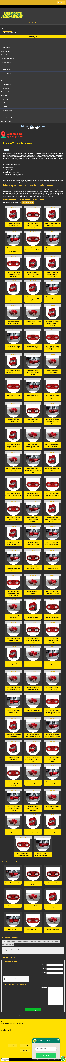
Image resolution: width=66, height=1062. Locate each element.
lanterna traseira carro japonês (33, 883)
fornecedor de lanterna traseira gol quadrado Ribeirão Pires (33, 544)
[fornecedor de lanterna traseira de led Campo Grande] (52, 653)
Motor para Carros (5, 80)
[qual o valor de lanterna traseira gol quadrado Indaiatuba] (52, 748)
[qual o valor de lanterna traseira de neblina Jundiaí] (13, 385)
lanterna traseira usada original (53, 930)
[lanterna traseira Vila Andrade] (33, 772)
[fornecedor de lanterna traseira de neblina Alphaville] (43, 844)
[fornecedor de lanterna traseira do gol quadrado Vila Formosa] (33, 385)
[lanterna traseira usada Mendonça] (33, 653)
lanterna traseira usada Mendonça (33, 664)
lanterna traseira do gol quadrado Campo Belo (33, 688)
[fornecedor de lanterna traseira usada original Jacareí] (33, 361)
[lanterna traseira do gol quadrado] (33, 896)
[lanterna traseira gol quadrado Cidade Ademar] (13, 312)
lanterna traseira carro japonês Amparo (13, 639)
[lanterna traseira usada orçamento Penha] (52, 821)
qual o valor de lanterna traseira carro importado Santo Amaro (13, 274)
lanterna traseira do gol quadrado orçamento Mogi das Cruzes (52, 519)
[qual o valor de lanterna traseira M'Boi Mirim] (13, 508)
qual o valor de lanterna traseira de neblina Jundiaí (13, 396)
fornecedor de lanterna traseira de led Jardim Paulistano (13, 712)
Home (12, 1045)
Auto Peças (4, 43)
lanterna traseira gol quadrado (33, 930)
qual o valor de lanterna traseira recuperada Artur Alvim (33, 640)
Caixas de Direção (5, 51)
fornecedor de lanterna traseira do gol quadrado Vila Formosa (33, 397)
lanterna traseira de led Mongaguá (13, 831)
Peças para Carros (5, 95)
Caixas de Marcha (5, 54)
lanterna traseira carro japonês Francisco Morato (13, 688)
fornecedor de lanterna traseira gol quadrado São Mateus (14, 568)
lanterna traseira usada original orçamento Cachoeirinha (13, 298)
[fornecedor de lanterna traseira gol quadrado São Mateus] (13, 557)
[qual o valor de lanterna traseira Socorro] (33, 410)
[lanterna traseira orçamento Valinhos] (52, 459)
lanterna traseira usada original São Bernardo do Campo (33, 446)
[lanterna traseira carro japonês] (33, 873)
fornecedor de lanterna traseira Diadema (52, 782)
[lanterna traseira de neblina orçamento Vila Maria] (52, 214)
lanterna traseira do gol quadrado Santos (13, 420)
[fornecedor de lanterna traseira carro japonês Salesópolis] (33, 797)
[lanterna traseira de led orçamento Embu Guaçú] (13, 533)
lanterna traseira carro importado (53, 907)
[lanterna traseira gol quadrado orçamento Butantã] (52, 263)
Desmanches (4, 66)
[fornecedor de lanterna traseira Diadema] (52, 772)
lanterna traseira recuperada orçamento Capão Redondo (33, 831)
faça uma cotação (28, 202)
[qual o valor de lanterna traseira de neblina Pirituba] (33, 336)
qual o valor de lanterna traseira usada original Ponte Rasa (52, 397)
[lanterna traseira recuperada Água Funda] (33, 312)
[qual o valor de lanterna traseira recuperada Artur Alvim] (33, 629)
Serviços (33, 36)
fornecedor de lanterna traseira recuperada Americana (33, 519)
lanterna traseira (12, 906)
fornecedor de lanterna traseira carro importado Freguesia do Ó (13, 249)
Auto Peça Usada (5, 40)
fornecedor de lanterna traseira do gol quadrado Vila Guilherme (13, 808)
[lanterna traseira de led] (53, 873)
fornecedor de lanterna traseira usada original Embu (13, 347)
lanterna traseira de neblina (13, 882)
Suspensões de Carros (6, 114)
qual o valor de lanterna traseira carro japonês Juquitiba (33, 225)
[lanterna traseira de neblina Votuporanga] (13, 606)
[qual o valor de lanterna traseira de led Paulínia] (33, 557)
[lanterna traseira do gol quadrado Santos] (13, 410)
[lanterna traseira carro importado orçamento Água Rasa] (33, 748)
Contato (25, 1051)
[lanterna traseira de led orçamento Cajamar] (13, 748)
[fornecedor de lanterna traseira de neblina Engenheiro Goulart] (52, 287)
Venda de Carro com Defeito (8, 117)
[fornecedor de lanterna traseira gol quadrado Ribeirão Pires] (33, 533)
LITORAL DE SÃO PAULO (53, 941)
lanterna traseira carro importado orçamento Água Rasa (33, 759)
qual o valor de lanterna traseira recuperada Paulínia (33, 249)
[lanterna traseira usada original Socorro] (52, 678)
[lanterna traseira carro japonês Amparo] (13, 629)
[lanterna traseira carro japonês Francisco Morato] (13, 678)
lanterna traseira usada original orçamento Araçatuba (52, 323)
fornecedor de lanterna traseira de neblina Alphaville (43, 854)
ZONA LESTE (10, 941)
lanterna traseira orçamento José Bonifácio (13, 664)
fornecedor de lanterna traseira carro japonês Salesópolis (33, 808)
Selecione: (4, 941)
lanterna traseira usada (13, 929)
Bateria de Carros (5, 47)
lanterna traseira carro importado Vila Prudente (33, 735)
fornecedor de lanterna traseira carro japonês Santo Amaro (33, 470)
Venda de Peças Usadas (7, 121)
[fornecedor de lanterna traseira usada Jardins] (52, 238)
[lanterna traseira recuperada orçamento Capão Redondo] (33, 821)
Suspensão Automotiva (6, 110)
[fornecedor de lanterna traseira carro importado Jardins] (52, 410)
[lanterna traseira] (13, 896)
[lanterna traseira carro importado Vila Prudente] (33, 725)
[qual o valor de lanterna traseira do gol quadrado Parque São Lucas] (13, 582)
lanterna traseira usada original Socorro (52, 688)
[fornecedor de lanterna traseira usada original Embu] (13, 336)
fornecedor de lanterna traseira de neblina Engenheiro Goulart (52, 298)
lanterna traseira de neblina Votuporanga (13, 616)
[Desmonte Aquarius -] (33, 14)
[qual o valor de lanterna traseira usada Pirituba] (52, 606)
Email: (44, 968)
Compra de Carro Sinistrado (7, 58)
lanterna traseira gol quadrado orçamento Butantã (52, 274)
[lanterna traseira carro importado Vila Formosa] (52, 582)
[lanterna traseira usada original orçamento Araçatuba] (52, 312)
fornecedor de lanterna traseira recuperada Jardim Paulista (52, 544)
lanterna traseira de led (53, 882)
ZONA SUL (29, 941)
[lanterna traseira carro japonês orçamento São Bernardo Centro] (13, 434)
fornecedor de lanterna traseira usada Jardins (52, 249)
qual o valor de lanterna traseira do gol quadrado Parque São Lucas (13, 593)
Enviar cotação (33, 1010)
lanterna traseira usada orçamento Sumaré (13, 224)
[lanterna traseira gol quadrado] (33, 919)
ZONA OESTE (23, 941)
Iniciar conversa (45, 1055)
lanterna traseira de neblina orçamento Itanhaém (13, 735)
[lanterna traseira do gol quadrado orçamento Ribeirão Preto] (33, 263)
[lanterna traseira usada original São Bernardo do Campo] (33, 434)
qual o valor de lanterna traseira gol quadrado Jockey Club (52, 348)
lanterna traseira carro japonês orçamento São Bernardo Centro (13, 446)
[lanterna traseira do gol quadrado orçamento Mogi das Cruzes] (52, 508)
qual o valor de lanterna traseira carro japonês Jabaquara (52, 640)
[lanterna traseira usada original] (53, 919)
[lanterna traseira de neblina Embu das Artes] (52, 434)
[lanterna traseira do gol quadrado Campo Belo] (33, 678)
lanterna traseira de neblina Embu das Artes (52, 445)
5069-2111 (34, 23)
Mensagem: (44, 987)
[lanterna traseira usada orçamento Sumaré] (13, 214)
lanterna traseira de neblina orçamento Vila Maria (52, 224)
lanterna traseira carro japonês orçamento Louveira (13, 371)
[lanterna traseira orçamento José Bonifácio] (13, 653)
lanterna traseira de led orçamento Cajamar (13, 758)
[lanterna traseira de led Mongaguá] (13, 821)
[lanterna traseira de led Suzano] (33, 582)
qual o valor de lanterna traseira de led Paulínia (33, 567)
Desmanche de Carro (6, 62)
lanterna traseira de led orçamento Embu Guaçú (13, 543)
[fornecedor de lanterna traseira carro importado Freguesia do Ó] (13, 238)
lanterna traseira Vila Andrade (33, 782)
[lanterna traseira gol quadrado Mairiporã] (52, 361)
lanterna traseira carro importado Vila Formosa (52, 592)
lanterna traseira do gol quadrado (33, 907)
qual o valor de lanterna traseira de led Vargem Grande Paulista (52, 495)
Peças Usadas (4, 99)
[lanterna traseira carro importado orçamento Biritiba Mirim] (13, 483)
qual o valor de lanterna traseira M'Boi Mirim (13, 518)
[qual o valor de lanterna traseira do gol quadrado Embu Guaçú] (13, 772)
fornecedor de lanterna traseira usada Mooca (52, 567)
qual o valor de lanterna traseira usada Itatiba (23, 854)
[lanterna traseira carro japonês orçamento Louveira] (13, 361)
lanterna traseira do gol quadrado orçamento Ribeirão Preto (33, 274)
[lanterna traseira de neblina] (13, 873)
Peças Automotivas (6, 91)
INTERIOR (45, 941)
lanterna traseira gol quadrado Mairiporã (52, 371)
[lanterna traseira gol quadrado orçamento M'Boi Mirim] (33, 287)
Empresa (25, 1045)
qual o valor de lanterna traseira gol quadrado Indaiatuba (52, 759)
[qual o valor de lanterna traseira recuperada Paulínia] (33, 238)
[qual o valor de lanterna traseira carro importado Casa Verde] (33, 483)
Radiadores (4, 106)
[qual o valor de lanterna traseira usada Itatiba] (23, 844)
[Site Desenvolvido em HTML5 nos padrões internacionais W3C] (5, 1060)
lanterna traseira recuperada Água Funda (33, 322)
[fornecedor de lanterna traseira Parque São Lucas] (52, 725)
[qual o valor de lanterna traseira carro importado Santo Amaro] (13, 263)
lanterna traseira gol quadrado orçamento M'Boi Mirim (33, 298)
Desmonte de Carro (6, 69)
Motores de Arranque (6, 84)
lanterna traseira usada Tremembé (52, 807)
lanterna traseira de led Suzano (33, 592)
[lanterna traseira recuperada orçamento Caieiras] (33, 606)
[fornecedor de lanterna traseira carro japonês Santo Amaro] (33, 459)
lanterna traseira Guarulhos (33, 710)
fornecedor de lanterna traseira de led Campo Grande (52, 665)
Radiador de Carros (5, 103)
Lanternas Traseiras (6, 77)
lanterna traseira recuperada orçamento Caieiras (33, 616)
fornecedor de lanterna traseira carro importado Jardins (52, 421)
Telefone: (43, 972)
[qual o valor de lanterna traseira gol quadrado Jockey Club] (52, 336)
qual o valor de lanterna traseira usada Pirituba (52, 616)
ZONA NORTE (16, 941)
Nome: (44, 965)
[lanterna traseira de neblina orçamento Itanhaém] (13, 725)
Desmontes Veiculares (6, 73)
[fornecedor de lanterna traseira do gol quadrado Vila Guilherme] (13, 797)
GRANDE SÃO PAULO (37, 941)
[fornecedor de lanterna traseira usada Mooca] (52, 557)
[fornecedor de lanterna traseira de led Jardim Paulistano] (13, 700)
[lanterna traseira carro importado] (53, 896)
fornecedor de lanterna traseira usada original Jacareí (33, 372)
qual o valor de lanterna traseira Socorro (33, 420)
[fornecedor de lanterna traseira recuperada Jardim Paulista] (52, 533)
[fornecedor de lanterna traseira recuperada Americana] (33, 508)
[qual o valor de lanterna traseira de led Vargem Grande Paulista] (52, 483)
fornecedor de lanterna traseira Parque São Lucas (52, 735)
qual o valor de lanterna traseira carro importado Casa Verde (33, 495)
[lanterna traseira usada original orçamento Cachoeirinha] (13, 287)
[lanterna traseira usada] (13, 919)
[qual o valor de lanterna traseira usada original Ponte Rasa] (52, 385)
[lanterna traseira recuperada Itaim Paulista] (13, 459)
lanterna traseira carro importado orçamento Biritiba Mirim (13, 495)
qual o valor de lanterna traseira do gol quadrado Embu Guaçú (13, 783)
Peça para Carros (5, 88)
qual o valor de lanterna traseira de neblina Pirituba (33, 347)
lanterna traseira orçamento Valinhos (52, 469)
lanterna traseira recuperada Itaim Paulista (13, 469)
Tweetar (6, 150)
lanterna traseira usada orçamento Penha (52, 831)
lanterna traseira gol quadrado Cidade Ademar (14, 322)
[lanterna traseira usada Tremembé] (52, 797)
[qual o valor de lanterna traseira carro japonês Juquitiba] (33, 214)
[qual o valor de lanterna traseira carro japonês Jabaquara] (52, 629)
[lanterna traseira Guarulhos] (33, 700)
